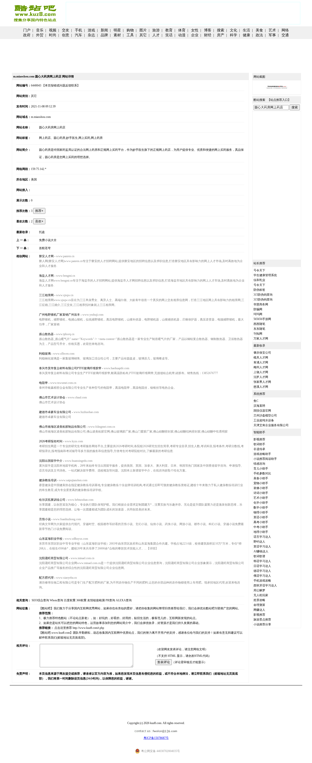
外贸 (39, 35)
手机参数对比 (262, 473)
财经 (207, 35)
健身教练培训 (48, 480)
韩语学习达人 (262, 561)
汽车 (78, 35)
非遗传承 (259, 449)
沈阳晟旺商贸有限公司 (53, 558)
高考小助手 (261, 522)
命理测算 (259, 605)
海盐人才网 (46, 275)
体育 (181, 30)
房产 (220, 35)
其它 (143, 35)
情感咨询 (259, 463)
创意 (65, 35)
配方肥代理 (46, 577)
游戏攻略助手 (262, 454)
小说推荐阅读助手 (265, 459)
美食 (259, 30)
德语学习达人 (262, 571)
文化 (233, 30)
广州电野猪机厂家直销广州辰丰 (59, 314)
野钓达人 (259, 541)
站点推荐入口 (279, 100)
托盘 (42, 232)
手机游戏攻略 (262, 580)
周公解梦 (259, 590)
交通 (285, 35)
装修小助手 (261, 488)
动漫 (181, 35)
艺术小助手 (261, 497)
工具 (130, 35)
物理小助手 (261, 512)
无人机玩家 (261, 595)
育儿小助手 (261, 468)
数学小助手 (261, 507)
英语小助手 (261, 517)
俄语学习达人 (262, 575)
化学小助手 (261, 502)
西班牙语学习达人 (265, 585)
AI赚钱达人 (261, 551)
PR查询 (110, 600)
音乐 (39, 30)
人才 (156, 35)
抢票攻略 (259, 600)
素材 (117, 35)
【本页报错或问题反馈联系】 (61, 85)
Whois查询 (56, 600)
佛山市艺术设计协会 (52, 397)
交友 (65, 30)
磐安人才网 (46, 256)
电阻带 (43, 383)
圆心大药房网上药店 (52, 127)
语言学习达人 (262, 536)
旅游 (156, 30)
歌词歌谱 (259, 556)
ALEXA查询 (124, 600)
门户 (26, 30)
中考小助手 (261, 527)
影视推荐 (259, 439)
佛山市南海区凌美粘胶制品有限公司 (62, 426)
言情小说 (45, 519)
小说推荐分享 (262, 624)
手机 (78, 30)
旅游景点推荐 (262, 619)
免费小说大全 (48, 240)
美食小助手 (261, 478)
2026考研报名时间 (50, 441)
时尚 (52, 35)
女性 (194, 30)
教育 (169, 30)
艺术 (272, 30)
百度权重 (70, 600)
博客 (207, 30)
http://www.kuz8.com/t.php (88, 628)
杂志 (91, 35)
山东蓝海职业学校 (50, 538)
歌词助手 (259, 444)
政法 (259, 35)
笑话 (169, 35)
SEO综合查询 (40, 600)
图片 (143, 30)
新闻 (104, 30)
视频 (52, 30)
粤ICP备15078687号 (156, 738)
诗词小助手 (261, 493)
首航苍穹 (45, 248)
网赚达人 (259, 610)
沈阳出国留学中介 (50, 460)
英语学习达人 (262, 546)
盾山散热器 (46, 334)
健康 (246, 35)
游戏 (91, 30)
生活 (246, 30)
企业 (194, 35)
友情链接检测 (96, 600)
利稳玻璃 (45, 353)
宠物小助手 (261, 483)
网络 (285, 30)
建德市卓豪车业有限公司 (55, 412)
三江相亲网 (46, 295)
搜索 (220, 30)
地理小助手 (261, 532)
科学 (233, 35)
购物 (130, 30)
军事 (272, 35)
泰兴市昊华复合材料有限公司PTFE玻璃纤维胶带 (70, 368)
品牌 (104, 35)
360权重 (81, 600)
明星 (117, 30)
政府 (26, 35)
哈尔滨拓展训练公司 (52, 499)
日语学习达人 (262, 566)
